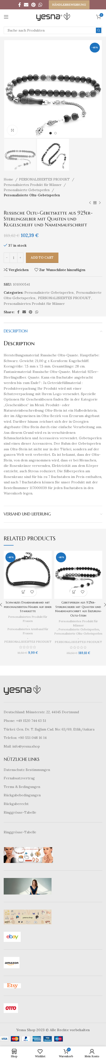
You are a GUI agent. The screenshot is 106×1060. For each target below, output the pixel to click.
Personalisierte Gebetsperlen (27, 190)
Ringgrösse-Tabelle (20, 812)
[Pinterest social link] (33, 4)
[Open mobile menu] (6, 17)
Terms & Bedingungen (22, 787)
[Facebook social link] (19, 4)
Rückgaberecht (16, 804)
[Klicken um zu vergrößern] (12, 130)
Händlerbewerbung (69, 4)
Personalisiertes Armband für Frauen (27, 631)
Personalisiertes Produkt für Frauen (27, 619)
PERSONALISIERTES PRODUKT (45, 179)
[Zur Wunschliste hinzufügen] (32, 592)
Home (9, 179)
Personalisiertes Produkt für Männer (33, 185)
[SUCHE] (98, 30)
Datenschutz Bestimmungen (27, 770)
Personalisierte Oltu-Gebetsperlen (32, 195)
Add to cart (42, 258)
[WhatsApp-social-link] (40, 4)
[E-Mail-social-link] (26, 4)
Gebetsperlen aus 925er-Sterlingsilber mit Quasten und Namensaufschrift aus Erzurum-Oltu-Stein (78, 609)
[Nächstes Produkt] (99, 202)
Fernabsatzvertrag (19, 778)
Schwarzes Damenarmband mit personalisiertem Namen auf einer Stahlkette (28, 607)
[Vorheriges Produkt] (90, 202)
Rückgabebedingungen (22, 795)
